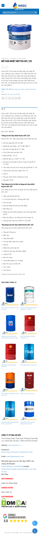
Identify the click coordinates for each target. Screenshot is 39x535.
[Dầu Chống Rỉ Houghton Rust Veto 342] (10, 381)
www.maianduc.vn (14, 445)
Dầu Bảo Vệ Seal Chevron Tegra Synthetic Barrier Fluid (9, 337)
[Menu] (3, 5)
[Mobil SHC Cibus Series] (29, 381)
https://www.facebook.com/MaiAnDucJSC (17, 452)
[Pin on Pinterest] (16, 98)
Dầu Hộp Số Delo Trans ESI (28, 365)
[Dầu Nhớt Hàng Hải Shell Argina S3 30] (29, 324)
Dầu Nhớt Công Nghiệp (18, 58)
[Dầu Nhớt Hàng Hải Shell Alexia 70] (10, 353)
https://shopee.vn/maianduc (12, 466)
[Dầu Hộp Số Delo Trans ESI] (29, 353)
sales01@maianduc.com (15, 456)
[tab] (19, 109)
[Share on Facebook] (6, 98)
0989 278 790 (19, 9)
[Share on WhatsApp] (3, 98)
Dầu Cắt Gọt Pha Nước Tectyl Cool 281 (10, 308)
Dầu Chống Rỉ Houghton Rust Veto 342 (9, 394)
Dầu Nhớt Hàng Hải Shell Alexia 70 (8, 365)
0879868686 (7, 497)
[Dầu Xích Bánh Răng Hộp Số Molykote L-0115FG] (29, 295)
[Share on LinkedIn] (19, 98)
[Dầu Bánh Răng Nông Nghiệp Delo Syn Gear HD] (10, 410)
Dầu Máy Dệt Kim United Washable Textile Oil (27, 422)
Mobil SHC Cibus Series (27, 393)
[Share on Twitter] (9, 98)
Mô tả (3, 109)
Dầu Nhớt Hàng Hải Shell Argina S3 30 (27, 337)
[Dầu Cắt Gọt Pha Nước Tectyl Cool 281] (10, 295)
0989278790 (7, 488)
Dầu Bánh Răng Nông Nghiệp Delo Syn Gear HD (9, 422)
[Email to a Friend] (12, 98)
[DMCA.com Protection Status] (13, 502)
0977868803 (7, 479)
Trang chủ (5, 58)
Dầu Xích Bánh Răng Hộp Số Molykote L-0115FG (28, 308)
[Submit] (35, 12)
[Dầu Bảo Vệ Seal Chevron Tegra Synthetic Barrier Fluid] (10, 324)
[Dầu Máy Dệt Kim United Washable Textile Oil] (29, 410)
